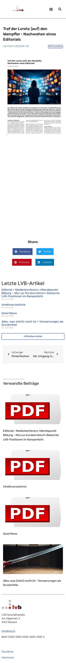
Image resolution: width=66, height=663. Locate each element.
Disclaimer (8, 651)
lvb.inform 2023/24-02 (16, 46)
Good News (9, 313)
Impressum (8, 657)
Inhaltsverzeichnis (14, 304)
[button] (51, 9)
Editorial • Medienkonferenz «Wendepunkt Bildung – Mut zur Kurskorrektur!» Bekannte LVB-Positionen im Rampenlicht (31, 293)
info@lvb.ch (8, 631)
